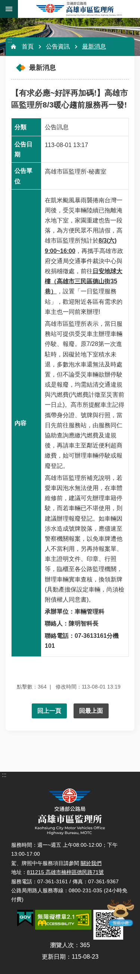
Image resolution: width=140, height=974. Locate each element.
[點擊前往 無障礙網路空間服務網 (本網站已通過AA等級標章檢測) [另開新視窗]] (63, 920)
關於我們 (91, 863)
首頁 (28, 46)
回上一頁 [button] (49, 711)
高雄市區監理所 (79, 9)
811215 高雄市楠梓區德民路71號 (65, 872)
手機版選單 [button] (9, 9)
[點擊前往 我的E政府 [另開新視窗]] (25, 918)
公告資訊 (58, 46)
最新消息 (94, 46)
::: (9, 40)
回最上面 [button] (91, 711)
